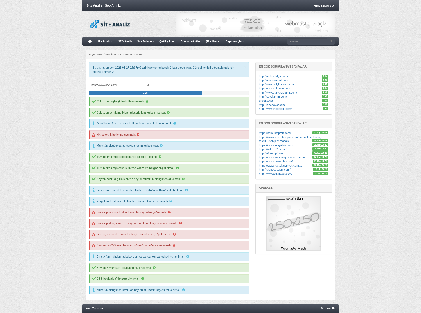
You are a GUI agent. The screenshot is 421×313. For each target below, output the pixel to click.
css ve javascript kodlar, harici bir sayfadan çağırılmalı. (132, 212)
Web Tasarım (94, 308)
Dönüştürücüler (190, 41)
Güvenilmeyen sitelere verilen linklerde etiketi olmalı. (140, 190)
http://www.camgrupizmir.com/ (278, 92)
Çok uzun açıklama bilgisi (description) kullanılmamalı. (131, 112)
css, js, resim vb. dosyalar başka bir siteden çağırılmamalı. (134, 234)
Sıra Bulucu (144, 41)
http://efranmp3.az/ (271, 153)
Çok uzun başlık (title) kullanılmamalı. (121, 101)
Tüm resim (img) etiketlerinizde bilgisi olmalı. (127, 156)
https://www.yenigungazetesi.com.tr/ (282, 157)
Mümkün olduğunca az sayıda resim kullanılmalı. (128, 145)
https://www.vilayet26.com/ (276, 145)
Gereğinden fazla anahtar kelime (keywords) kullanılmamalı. (135, 123)
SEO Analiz (125, 41)
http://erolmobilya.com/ (273, 76)
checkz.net (266, 100)
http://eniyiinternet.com (273, 80)
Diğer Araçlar (234, 41)
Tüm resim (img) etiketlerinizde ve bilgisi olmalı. (136, 168)
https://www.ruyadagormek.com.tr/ (280, 165)
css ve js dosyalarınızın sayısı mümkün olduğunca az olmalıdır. (137, 223)
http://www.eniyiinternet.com (277, 84)
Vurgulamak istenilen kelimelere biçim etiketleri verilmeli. (133, 201)
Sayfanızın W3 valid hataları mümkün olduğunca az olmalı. (134, 245)
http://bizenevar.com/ (272, 105)
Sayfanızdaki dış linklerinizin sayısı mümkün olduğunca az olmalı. (139, 179)
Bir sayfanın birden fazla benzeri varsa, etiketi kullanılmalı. (141, 256)
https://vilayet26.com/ (273, 149)
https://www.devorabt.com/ (276, 161)
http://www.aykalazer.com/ (275, 173)
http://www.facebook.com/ (275, 108)
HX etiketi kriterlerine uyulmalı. (116, 134)
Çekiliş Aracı (167, 41)
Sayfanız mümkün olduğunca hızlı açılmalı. (124, 267)
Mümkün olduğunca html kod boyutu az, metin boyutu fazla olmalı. (139, 290)
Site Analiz (104, 41)
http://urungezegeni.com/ (275, 169)
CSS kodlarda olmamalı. (118, 278)
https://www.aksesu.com (274, 88)
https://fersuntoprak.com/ (275, 133)
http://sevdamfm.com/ (273, 96)
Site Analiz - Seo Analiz (104, 5)
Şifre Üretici (212, 41)
